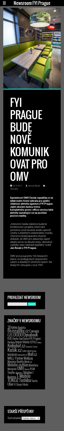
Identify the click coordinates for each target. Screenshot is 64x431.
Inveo (26, 341)
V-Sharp (18, 384)
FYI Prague (35, 338)
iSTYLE (33, 342)
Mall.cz (32, 354)
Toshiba (25, 380)
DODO (18, 334)
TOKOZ (13, 379)
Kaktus (39, 342)
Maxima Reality (16, 361)
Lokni (24, 351)
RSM (32, 369)
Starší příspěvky (14, 418)
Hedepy (11, 342)
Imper (18, 341)
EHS (10, 338)
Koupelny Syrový (31, 346)
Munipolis (12, 369)
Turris (34, 380)
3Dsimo (12, 327)
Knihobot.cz (16, 345)
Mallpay (28, 358)
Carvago (34, 331)
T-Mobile (24, 375)
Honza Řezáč (34, 186)
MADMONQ (13, 355)
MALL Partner (15, 358)
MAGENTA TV (22, 355)
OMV (20, 368)
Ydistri (25, 384)
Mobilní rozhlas (18, 365)
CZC (10, 335)
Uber (11, 384)
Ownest (27, 369)
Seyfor (11, 372)
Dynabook (30, 334)
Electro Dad (17, 338)
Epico (26, 338)
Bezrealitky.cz (18, 330)
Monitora (33, 365)
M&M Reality (31, 351)
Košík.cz (15, 349)
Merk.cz (28, 361)
